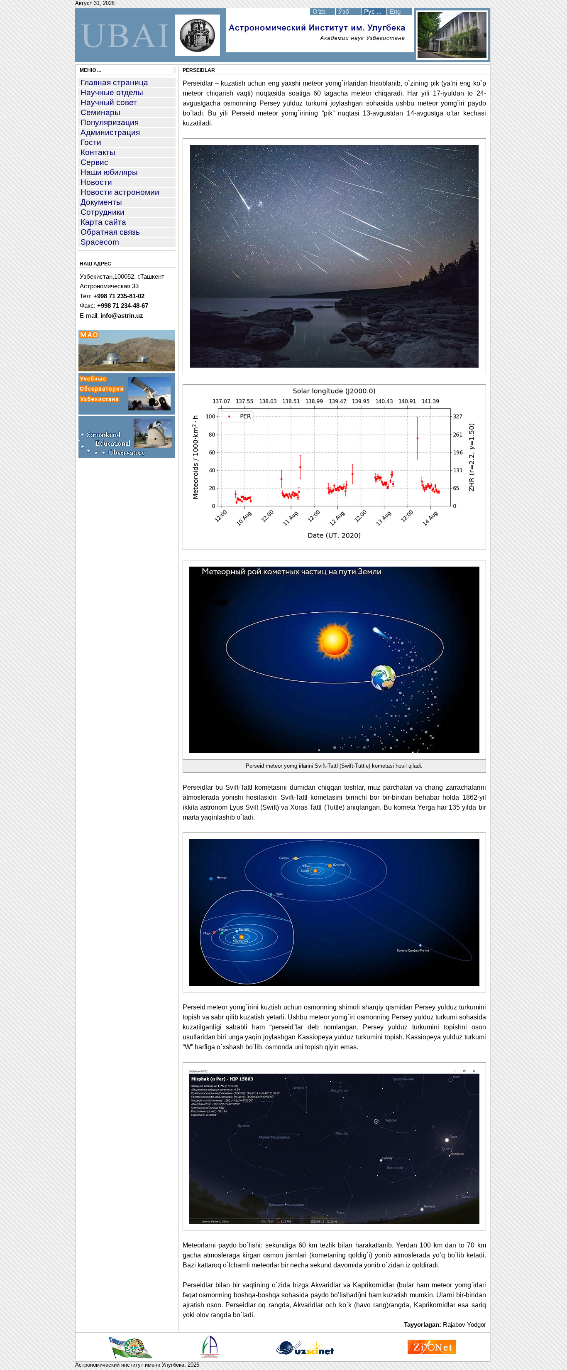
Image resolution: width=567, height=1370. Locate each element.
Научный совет (109, 102)
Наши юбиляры (109, 172)
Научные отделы (112, 92)
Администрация (110, 132)
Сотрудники (103, 212)
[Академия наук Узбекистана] (209, 1356)
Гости (91, 142)
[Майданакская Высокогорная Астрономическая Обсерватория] (126, 369)
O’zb (319, 11)
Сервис (94, 162)
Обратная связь (110, 232)
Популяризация (110, 122)
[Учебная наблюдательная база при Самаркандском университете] (126, 455)
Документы (101, 202)
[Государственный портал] (130, 1356)
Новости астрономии (120, 192)
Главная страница (114, 82)
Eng (395, 11)
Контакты (98, 152)
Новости (96, 182)
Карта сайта (103, 222)
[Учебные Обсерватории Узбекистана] (126, 412)
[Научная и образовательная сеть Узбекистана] (305, 1353)
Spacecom (100, 242)
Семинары (100, 112)
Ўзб (343, 11)
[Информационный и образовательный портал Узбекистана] (432, 1352)
